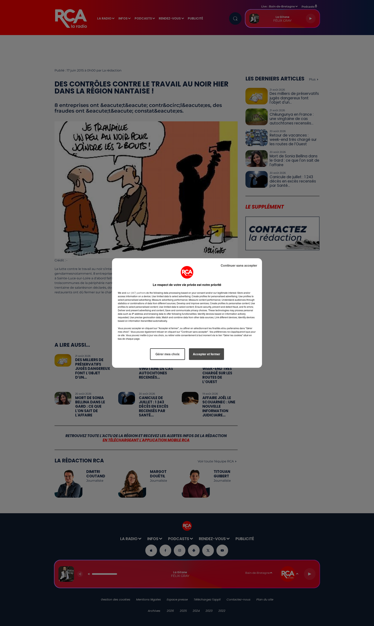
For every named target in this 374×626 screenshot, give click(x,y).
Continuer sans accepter (239, 265)
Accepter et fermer (206, 354)
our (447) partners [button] (136, 292)
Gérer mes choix (167, 354)
